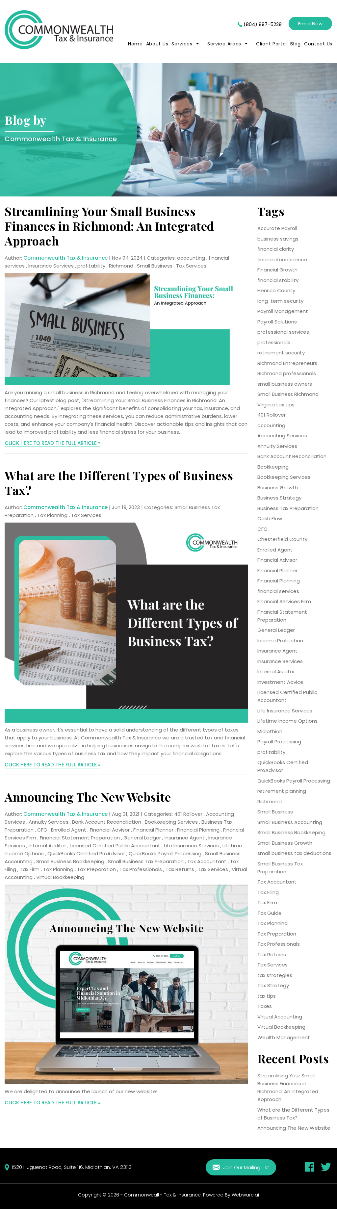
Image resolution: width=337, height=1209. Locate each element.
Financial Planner (153, 829)
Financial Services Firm (284, 601)
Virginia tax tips (276, 404)
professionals (273, 342)
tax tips (266, 995)
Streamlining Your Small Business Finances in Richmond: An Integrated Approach (109, 225)
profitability (91, 265)
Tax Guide (269, 913)
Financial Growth (277, 269)
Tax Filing (268, 892)
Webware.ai (245, 1195)
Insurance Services (51, 265)
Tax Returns (180, 869)
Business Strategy (279, 497)
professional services (283, 331)
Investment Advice (280, 682)
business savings (277, 238)
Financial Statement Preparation (80, 837)
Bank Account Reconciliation (106, 821)
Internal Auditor (47, 845)
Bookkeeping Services (171, 821)
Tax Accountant (206, 861)
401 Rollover (188, 813)
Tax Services (191, 265)
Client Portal (271, 43)
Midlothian (269, 731)
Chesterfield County (282, 539)
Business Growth (277, 487)
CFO (42, 829)
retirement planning (281, 790)
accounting (191, 257)
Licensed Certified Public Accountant (115, 845)
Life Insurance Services (191, 845)
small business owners (284, 383)
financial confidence (282, 259)
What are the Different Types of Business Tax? (119, 482)
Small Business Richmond (288, 394)
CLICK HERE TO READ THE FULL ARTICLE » (52, 443)
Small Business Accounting (289, 822)
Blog (295, 43)
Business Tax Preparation (288, 508)
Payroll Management (282, 311)
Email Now (310, 23)
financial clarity (275, 248)
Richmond (121, 265)
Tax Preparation (96, 869)
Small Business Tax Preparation (146, 861)
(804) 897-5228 (263, 24)
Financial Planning (198, 829)
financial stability (277, 280)
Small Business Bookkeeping (70, 861)
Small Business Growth (284, 842)
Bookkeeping (273, 466)
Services (182, 43)
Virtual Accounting (279, 1016)
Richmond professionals (286, 373)
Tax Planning (52, 515)
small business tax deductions (294, 853)
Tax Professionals (140, 869)
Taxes (264, 1006)
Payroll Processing (279, 741)
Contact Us (318, 43)
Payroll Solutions (277, 321)
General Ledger (142, 837)
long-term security (280, 300)
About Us (157, 43)
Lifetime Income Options (287, 720)
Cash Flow (269, 518)
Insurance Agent (185, 837)
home (135, 43)
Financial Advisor (110, 829)
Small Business (154, 265)
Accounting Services (282, 435)
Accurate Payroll (277, 228)
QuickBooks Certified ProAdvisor (86, 853)
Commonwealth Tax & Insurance (162, 1195)
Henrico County (276, 290)
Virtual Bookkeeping (60, 877)
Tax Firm (29, 869)
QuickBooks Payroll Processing (165, 853)
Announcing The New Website (88, 797)
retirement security (281, 352)
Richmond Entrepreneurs (287, 363)
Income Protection (280, 640)
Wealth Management (283, 1037)
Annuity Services (48, 821)
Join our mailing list (245, 1167)
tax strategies (274, 975)
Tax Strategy (273, 985)
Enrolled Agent (68, 829)
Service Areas (224, 43)
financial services (278, 591)
